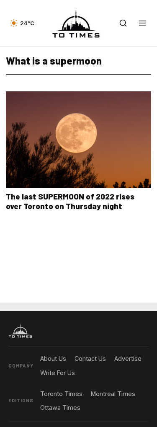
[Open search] (123, 23)
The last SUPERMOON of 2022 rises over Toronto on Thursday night (70, 201)
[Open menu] (142, 23)
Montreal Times (113, 393)
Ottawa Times (60, 407)
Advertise (128, 358)
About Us (53, 358)
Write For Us (57, 372)
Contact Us (90, 358)
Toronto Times (61, 393)
